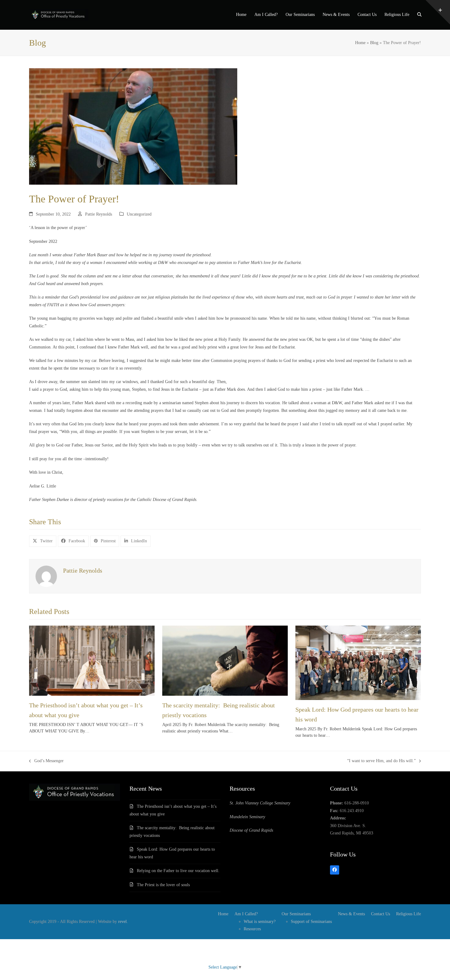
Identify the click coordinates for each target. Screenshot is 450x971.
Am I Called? (246, 914)
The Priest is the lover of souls (163, 885)
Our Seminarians (296, 914)
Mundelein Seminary (247, 817)
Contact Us (380, 914)
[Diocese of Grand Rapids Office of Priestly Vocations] (74, 799)
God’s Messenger (46, 761)
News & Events (351, 914)
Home (360, 42)
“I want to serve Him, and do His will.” (381, 761)
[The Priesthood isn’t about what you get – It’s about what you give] (92, 660)
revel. (123, 921)
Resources (252, 929)
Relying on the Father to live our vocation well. (178, 870)
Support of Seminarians (311, 921)
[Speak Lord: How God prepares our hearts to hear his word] (358, 662)
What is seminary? (260, 921)
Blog (374, 42)
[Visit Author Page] (46, 576)
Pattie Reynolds (98, 214)
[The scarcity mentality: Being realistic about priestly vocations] (225, 660)
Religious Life (408, 914)
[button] (419, 15)
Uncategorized (139, 214)
